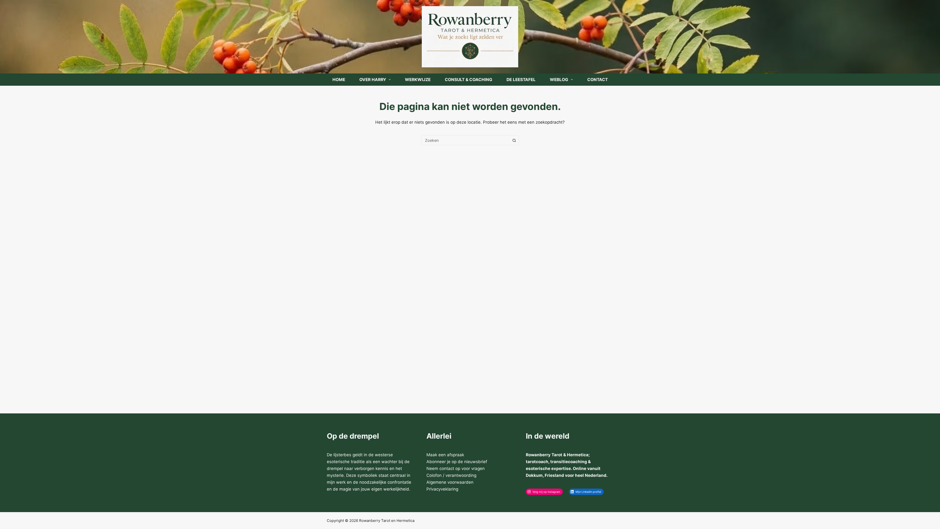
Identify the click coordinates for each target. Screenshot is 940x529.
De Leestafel (521, 79)
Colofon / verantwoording (451, 475)
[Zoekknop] (514, 140)
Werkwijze (418, 79)
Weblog (559, 79)
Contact (597, 79)
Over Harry (372, 79)
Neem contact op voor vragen (455, 468)
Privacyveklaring (442, 489)
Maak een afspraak (445, 454)
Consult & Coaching (468, 79)
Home (338, 79)
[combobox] (465, 140)
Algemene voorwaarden (449, 482)
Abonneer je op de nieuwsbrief (456, 461)
